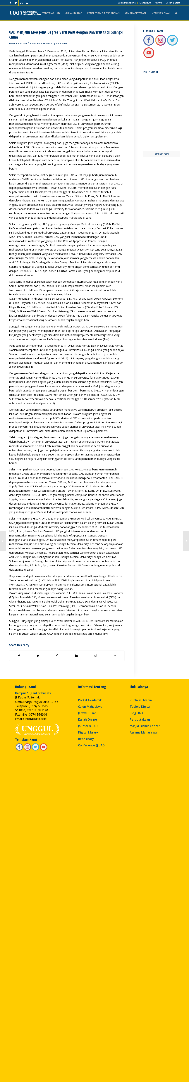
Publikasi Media (141, 700)
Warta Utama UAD (41, 43)
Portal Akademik (90, 700)
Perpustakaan (140, 719)
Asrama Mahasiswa (143, 732)
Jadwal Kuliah (87, 713)
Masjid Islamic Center (145, 726)
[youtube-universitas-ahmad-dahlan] (149, 57)
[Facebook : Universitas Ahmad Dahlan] (149, 45)
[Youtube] (21, 3)
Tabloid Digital (140, 707)
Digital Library (88, 732)
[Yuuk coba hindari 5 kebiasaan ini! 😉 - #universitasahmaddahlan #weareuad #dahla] (152, 103)
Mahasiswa (145, 2)
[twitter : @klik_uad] (172, 45)
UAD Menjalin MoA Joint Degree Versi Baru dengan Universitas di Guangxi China (66, 35)
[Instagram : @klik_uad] (160, 45)
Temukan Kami (161, 153)
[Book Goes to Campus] (3, 541)
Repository (86, 739)
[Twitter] (15, 3)
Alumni (158, 2)
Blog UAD (136, 713)
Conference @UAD (91, 745)
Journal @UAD (88, 726)
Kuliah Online (87, 719)
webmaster (61, 43)
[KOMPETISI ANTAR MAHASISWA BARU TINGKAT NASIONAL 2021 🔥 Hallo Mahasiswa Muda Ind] (171, 122)
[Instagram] (27, 3)
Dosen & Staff (173, 2)
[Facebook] (10, 3)
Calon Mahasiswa (127, 2)
